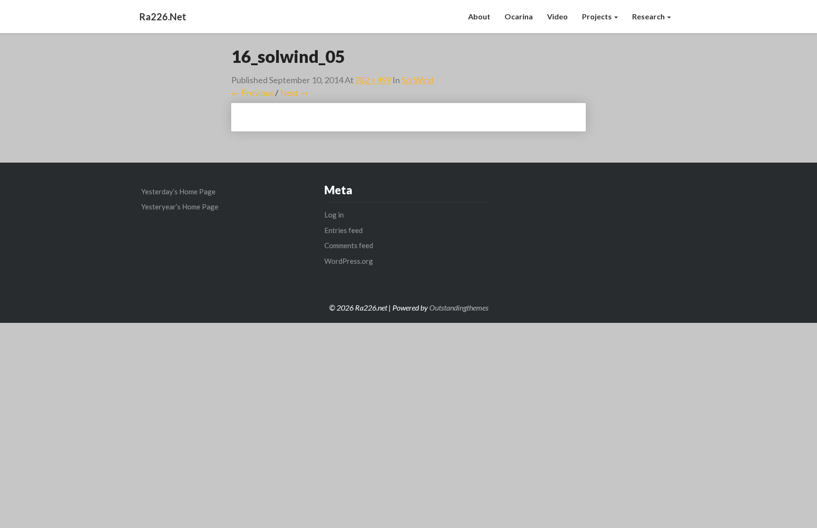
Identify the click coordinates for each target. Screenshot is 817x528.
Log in (334, 214)
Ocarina (518, 16)
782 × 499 (373, 80)
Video (557, 16)
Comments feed (348, 245)
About (479, 16)
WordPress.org (348, 261)
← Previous (252, 92)
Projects (597, 16)
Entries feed (343, 230)
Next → (294, 92)
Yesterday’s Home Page (178, 191)
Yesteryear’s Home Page (179, 206)
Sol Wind (417, 80)
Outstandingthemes (458, 307)
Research (649, 16)
